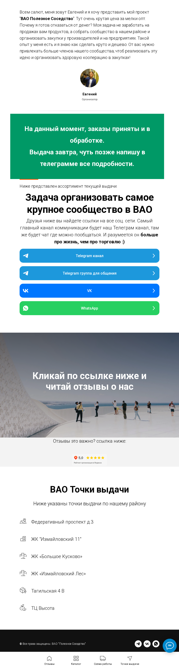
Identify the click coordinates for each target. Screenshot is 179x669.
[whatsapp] (155, 643)
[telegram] (138, 643)
